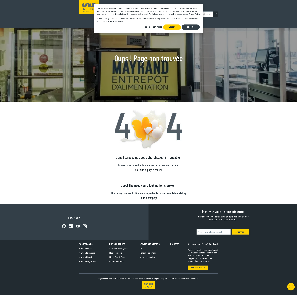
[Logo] (148, 285)
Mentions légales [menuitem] (147, 257)
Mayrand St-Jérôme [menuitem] (87, 261)
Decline (191, 27)
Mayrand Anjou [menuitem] (85, 248)
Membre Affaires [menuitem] (116, 261)
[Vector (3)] (69, 226)
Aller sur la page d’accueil (149, 170)
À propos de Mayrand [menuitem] (118, 248)
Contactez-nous (196, 268)
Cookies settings (153, 27)
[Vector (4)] (76, 226)
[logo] (89, 14)
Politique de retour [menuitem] (148, 253)
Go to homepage (148, 198)
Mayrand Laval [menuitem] (85, 257)
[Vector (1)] (64, 226)
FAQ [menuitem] (141, 248)
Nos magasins (86, 243)
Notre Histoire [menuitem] (115, 253)
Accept (172, 27)
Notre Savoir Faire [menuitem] (117, 257)
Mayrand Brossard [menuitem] (87, 253)
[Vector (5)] (83, 226)
